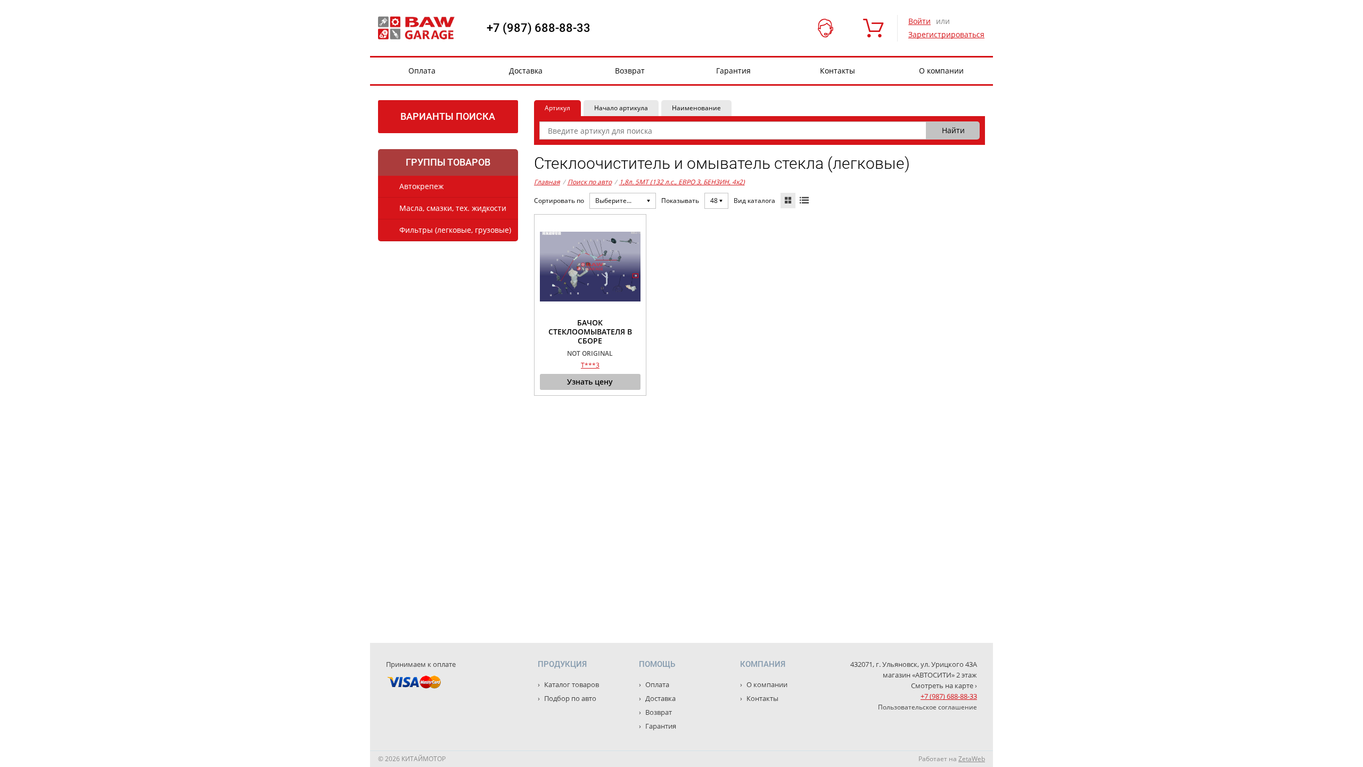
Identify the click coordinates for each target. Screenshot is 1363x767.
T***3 (590, 365)
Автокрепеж (421, 186)
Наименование (696, 107)
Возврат (630, 71)
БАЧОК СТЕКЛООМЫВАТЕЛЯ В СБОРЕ (590, 332)
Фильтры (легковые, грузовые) (455, 230)
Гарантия (733, 71)
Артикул (557, 107)
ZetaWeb (971, 758)
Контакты (837, 71)
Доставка (526, 71)
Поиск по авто (590, 181)
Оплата (422, 71)
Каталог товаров (571, 684)
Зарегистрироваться (946, 34)
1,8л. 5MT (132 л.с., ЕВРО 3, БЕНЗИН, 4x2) (682, 181)
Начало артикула (621, 107)
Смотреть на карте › (944, 685)
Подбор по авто (569, 698)
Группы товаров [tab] (448, 162)
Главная (547, 181)
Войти (919, 21)
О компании (941, 71)
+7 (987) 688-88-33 (538, 28)
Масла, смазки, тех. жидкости (452, 208)
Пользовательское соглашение (927, 707)
